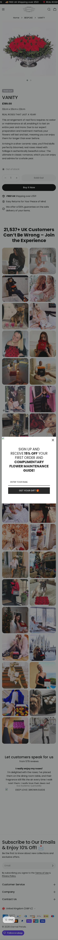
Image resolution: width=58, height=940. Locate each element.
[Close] (53, 440)
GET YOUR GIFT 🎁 (29, 490)
